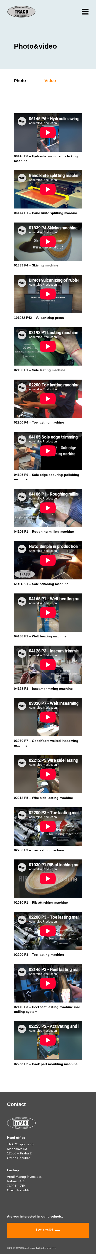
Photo (20, 80)
